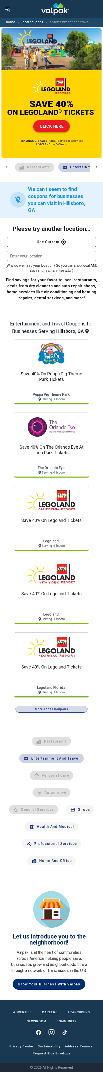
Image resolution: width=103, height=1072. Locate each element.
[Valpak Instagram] (51, 1032)
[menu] (7, 8)
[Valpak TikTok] (64, 1032)
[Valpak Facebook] (38, 1032)
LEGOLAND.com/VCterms (51, 144)
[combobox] (51, 256)
